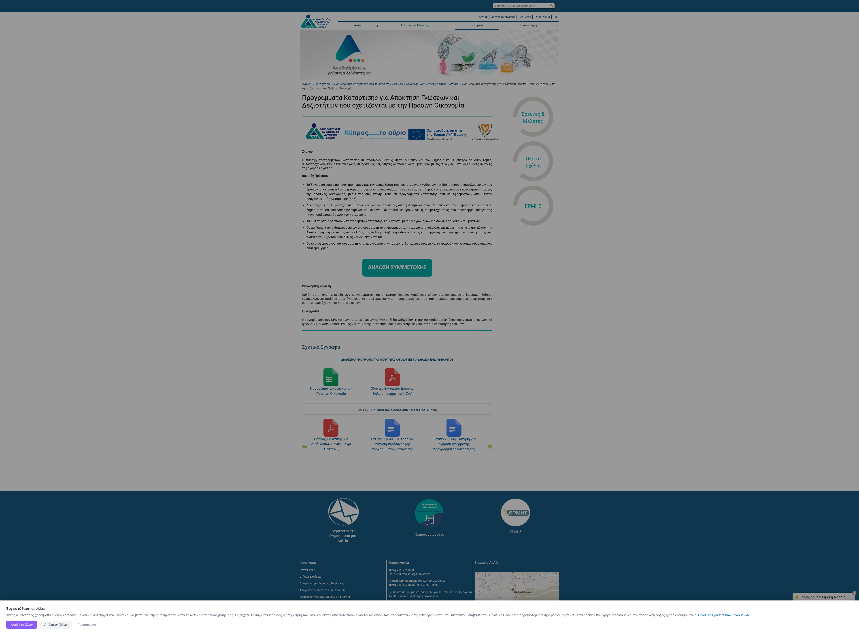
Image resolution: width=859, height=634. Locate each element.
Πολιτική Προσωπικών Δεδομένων (724, 615)
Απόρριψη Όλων (56, 624)
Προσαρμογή (86, 624)
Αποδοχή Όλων (22, 624)
